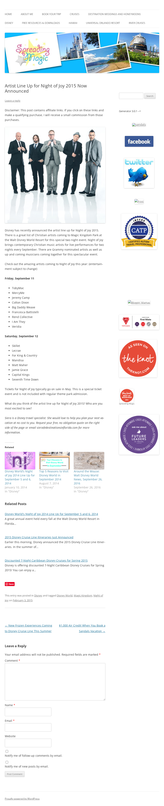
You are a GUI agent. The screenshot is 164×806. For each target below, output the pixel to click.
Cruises (74, 14)
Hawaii (73, 23)
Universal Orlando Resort (103, 23)
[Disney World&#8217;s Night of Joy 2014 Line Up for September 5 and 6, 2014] (20, 460)
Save (11, 583)
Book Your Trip (51, 14)
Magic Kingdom (83, 595)
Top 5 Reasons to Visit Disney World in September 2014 (53, 475)
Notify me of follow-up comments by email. (33, 755)
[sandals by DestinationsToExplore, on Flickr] (139, 124)
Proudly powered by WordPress (22, 798)
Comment (12, 660)
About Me (27, 14)
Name (10, 705)
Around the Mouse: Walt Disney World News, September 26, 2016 (88, 477)
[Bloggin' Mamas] (139, 302)
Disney (9, 23)
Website (10, 736)
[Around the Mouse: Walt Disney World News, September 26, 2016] (89, 460)
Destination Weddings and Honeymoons (114, 14)
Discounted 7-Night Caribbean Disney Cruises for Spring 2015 (46, 560)
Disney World (65, 595)
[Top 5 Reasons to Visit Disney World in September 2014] (54, 460)
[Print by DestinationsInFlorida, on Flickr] (139, 201)
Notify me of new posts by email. (27, 766)
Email (10, 721)
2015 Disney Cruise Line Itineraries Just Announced (39, 537)
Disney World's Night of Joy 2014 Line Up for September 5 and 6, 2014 (51, 514)
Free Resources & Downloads (41, 23)
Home (8, 14)
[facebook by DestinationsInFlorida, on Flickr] (139, 146)
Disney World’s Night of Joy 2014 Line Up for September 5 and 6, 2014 (20, 477)
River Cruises (137, 23)
